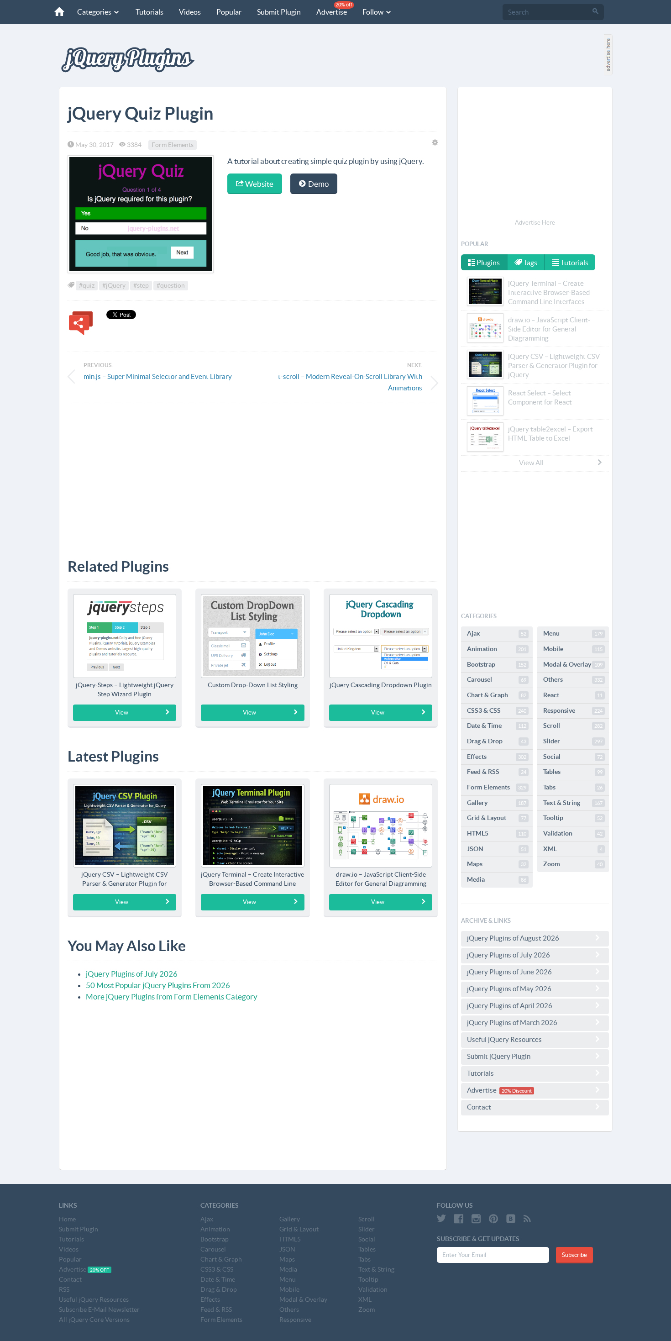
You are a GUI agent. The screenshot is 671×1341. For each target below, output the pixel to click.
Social (573, 756)
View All (531, 463)
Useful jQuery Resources (504, 1039)
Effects (496, 756)
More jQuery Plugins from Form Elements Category (171, 996)
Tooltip (573, 817)
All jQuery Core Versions (94, 1319)
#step (141, 285)
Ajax (496, 633)
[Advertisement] (252, 474)
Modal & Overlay (573, 664)
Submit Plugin (279, 12)
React (573, 695)
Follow (373, 12)
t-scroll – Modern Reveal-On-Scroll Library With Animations (350, 382)
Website (258, 183)
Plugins (487, 262)
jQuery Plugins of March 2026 (512, 1022)
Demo (318, 183)
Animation (496, 648)
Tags (529, 262)
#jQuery (114, 285)
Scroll (573, 725)
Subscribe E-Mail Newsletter (99, 1309)
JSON (496, 848)
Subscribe (574, 1255)
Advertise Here (535, 222)
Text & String (573, 802)
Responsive (573, 710)
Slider (573, 741)
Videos (190, 12)
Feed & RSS (496, 771)
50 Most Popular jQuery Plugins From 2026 (158, 985)
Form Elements (173, 144)
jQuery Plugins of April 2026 (509, 1006)
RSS (64, 1289)
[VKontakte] (510, 1218)
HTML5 (496, 833)
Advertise (334, 9)
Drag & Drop (496, 741)
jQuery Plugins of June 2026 (509, 972)
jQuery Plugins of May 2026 (509, 989)
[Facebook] (458, 1218)
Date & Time (496, 725)
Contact (479, 1107)
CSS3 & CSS (496, 710)
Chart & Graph (496, 695)
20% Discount (517, 1091)
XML (573, 848)
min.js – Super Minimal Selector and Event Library (158, 376)
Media (496, 879)
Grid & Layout (496, 817)
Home (67, 1219)
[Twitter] (441, 1218)
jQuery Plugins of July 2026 (132, 973)
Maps (496, 864)
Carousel (496, 679)
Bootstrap (496, 664)
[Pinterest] (493, 1218)
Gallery (496, 802)
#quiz (86, 285)
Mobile (573, 648)
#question (171, 285)
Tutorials (149, 12)
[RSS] (527, 1218)
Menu (573, 633)
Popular (228, 12)
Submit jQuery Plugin (498, 1056)
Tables (573, 771)
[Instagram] (476, 1218)
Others (573, 679)
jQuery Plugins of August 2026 (513, 938)
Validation (573, 833)
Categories (95, 12)
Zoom (573, 864)
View (121, 712)
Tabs (573, 787)
